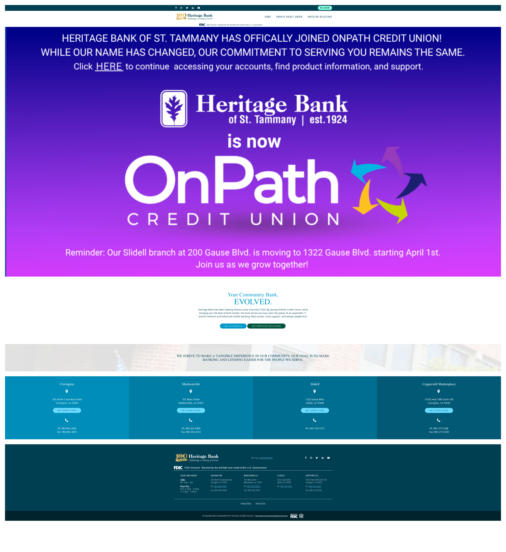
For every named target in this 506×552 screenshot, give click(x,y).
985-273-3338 (441, 428)
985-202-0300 (193, 428)
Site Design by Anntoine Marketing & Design (271, 516)
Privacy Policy (246, 503)
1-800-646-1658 (266, 457)
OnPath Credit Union (289, 16)
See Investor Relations (266, 326)
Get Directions (67, 410)
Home (268, 16)
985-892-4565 (69, 428)
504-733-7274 (317, 428)
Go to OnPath (233, 326)
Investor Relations (320, 16)
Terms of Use (260, 503)
